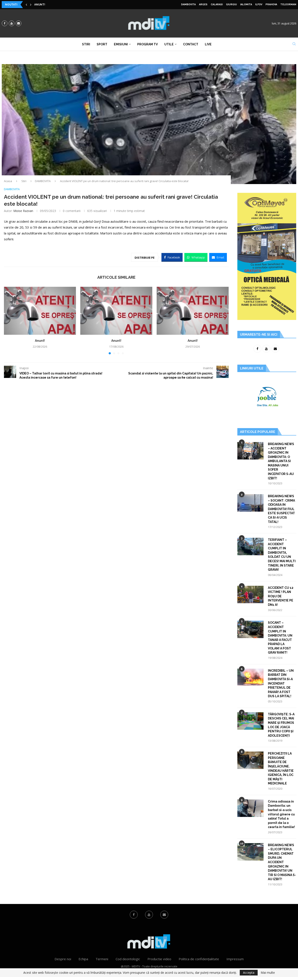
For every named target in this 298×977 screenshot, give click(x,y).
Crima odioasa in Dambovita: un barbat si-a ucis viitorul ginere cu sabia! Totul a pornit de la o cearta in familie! (281, 814)
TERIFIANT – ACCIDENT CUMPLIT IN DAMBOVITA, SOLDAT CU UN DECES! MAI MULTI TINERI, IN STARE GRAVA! (282, 554)
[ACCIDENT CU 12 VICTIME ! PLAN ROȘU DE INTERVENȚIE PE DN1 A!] (250, 594)
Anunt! (39, 4)
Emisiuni (121, 44)
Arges (203, 4)
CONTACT (190, 44)
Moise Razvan (23, 211)
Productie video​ (159, 959)
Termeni (102, 959)
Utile (169, 44)
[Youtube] (11, 23)
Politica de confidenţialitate (199, 959)
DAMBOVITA (188, 4)
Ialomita (246, 4)
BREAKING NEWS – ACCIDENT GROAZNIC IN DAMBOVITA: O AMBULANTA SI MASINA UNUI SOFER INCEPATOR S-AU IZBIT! (281, 461)
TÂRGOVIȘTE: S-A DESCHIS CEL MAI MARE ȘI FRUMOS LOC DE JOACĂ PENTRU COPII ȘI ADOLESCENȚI (281, 724)
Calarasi (217, 4)
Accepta (248, 972)
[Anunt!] (40, 311)
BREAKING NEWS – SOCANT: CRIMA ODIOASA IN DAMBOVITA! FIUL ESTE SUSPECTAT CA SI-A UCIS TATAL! (281, 509)
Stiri (86, 44)
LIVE (208, 44)
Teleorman (288, 4)
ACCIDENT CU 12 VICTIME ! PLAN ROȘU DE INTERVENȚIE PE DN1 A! (280, 596)
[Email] (18, 23)
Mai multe (268, 972)
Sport (102, 44)
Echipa (83, 959)
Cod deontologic (128, 959)
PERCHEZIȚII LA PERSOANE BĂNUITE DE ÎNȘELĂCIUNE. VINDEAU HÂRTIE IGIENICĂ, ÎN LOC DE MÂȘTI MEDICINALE (281, 768)
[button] (26, 4)
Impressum (235, 959)
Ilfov (258, 4)
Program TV (147, 44)
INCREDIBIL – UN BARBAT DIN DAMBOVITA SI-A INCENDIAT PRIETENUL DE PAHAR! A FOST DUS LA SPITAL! (281, 683)
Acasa (8, 181)
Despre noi (63, 959)
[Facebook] (4, 23)
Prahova (271, 4)
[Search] (294, 44)
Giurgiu (231, 4)
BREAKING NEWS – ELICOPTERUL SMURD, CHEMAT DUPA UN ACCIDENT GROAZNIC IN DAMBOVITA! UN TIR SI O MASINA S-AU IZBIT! (282, 862)
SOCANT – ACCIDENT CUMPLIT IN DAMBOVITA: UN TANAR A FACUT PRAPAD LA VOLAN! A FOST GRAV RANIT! (280, 637)
